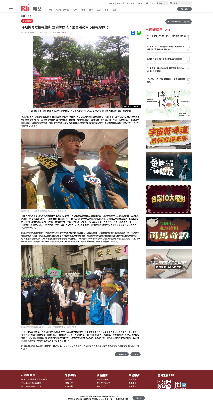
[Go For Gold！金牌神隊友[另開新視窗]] (169, 168)
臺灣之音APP (166, 375)
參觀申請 (133, 379)
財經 (83, 9)
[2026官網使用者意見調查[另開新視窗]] (169, 265)
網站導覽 (121, 3)
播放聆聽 (28, 21)
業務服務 (134, 375)
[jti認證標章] (181, 386)
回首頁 (112, 3)
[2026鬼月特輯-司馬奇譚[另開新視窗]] (169, 233)
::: (107, 3)
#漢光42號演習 (62, 9)
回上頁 (135, 354)
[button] (10, 8)
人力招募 (69, 386)
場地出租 (133, 383)
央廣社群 (101, 386)
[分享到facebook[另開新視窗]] (133, 33)
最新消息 (69, 379)
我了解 (138, 397)
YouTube (130, 3)
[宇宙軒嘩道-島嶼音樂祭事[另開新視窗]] (168, 136)
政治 (106, 9)
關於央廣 (70, 375)
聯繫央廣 (29, 375)
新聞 (29, 15)
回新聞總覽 (121, 354)
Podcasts (141, 3)
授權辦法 (133, 386)
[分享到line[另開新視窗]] (139, 33)
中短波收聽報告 (104, 383)
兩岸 (75, 9)
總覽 (50, 9)
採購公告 (69, 383)
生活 (99, 9)
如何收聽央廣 (103, 379)
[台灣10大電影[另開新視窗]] (168, 201)
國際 (91, 9)
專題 (114, 9)
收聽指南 (102, 375)
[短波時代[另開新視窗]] (168, 104)
